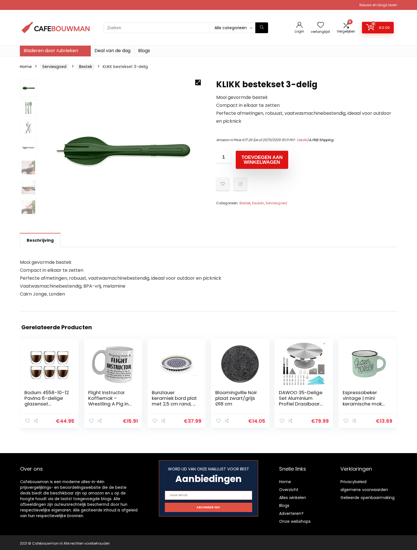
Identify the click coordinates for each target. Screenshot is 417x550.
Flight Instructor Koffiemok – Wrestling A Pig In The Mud (108, 401)
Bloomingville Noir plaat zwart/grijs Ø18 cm (236, 398)
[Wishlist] (320, 25)
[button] (198, 82)
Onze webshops (295, 521)
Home (26, 66)
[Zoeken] (261, 27)
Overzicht (288, 489)
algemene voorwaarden (364, 489)
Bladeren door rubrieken (51, 50)
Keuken (258, 203)
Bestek (85, 66)
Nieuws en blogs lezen (378, 5)
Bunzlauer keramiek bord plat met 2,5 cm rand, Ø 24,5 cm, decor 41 (174, 401)
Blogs (144, 50)
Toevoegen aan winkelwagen (262, 160)
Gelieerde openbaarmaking (367, 497)
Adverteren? (291, 513)
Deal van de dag (112, 50)
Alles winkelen (292, 497)
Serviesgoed (54, 66)
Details (302, 139)
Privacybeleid (353, 482)
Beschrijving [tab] (40, 240)
